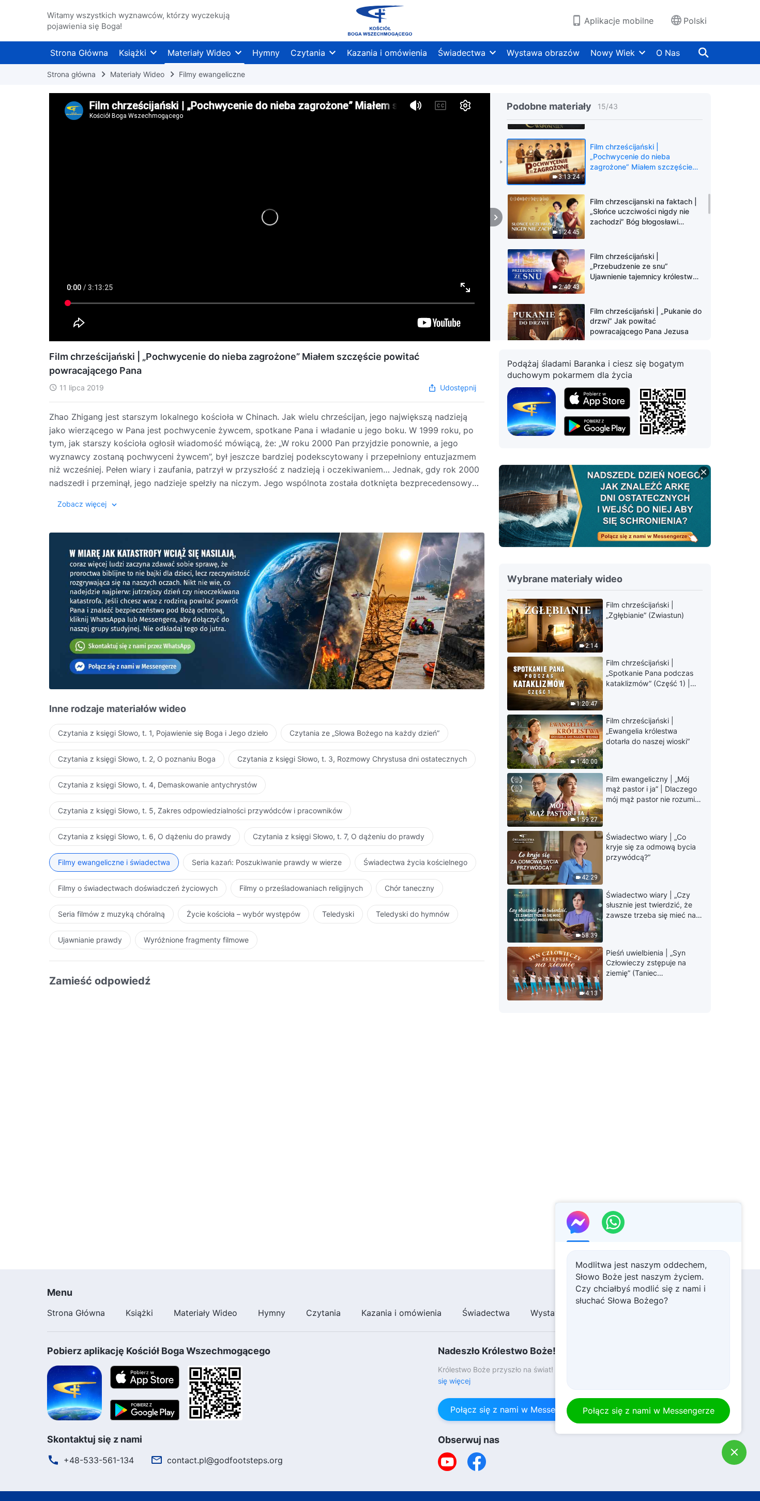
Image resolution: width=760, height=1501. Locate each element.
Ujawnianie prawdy (90, 939)
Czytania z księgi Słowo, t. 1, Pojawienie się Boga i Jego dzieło (163, 733)
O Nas (668, 53)
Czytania (308, 53)
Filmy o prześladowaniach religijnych (301, 888)
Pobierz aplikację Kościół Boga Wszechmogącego (158, 1350)
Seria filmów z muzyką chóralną (111, 913)
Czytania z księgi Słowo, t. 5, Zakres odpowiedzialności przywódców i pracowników (200, 810)
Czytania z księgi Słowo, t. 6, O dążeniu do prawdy (144, 836)
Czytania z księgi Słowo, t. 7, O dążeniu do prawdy (338, 836)
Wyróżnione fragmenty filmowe (196, 939)
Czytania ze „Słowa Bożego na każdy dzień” (364, 733)
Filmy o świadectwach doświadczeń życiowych (138, 888)
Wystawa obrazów (543, 53)
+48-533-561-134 (99, 1460)
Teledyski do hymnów (412, 913)
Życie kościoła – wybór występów (243, 913)
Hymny (266, 53)
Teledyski (338, 913)
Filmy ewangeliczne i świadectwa (114, 862)
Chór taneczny (409, 888)
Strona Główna (79, 53)
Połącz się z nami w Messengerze (516, 1409)
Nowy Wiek (612, 53)
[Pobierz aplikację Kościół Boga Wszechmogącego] (531, 410)
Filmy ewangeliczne (212, 74)
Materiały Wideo (199, 53)
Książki (132, 53)
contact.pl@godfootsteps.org (225, 1460)
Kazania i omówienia (387, 53)
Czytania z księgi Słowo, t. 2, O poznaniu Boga (137, 758)
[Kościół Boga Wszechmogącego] (380, 20)
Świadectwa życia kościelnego (415, 862)
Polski (695, 21)
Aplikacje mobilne (618, 21)
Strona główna (71, 74)
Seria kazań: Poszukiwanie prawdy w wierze (267, 862)
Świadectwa (461, 53)
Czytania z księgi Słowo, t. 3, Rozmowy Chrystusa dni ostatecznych (352, 758)
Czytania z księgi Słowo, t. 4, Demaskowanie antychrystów (157, 784)
